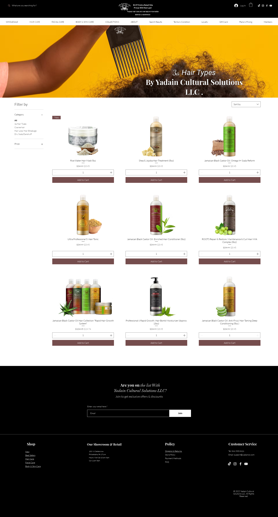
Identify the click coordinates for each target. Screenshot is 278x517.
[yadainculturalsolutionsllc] (259, 5)
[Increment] (111, 172)
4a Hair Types (20, 124)
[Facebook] (266, 5)
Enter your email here (96, 407)
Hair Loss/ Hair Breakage (25, 131)
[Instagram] (235, 464)
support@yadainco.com (244, 454)
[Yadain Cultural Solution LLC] (270, 5)
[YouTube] (246, 464)
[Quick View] (156, 136)
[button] (251, 5)
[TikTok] (229, 464)
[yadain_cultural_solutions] (262, 5)
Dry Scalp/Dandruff (23, 134)
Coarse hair (19, 127)
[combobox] (246, 104)
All (15, 120)
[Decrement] (55, 172)
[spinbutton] (83, 172)
